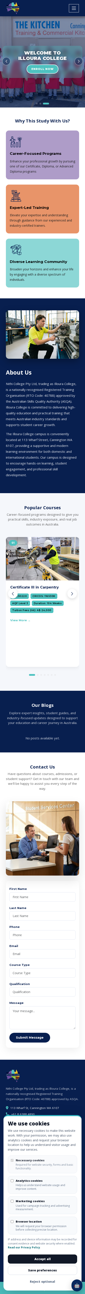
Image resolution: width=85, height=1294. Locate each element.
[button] (6, 61)
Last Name (17, 908)
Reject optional (42, 1281)
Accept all (42, 1259)
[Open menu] (74, 8)
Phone (14, 927)
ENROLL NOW (42, 69)
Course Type (19, 965)
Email (13, 946)
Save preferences (42, 1270)
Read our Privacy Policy (24, 1247)
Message (16, 1003)
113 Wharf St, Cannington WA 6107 (34, 1108)
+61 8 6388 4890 (23, 1114)
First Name (18, 889)
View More (18, 620)
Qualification (19, 984)
